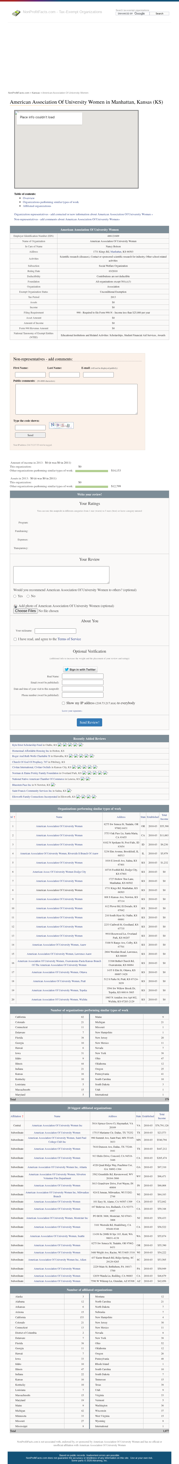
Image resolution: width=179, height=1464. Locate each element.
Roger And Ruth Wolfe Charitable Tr (31, 756)
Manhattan (115, 251)
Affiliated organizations (37, 206)
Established (153, 817)
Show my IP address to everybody (100, 703)
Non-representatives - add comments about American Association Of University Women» (67, 219)
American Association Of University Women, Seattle (57, 1236)
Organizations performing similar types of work (51, 202)
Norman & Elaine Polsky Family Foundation (35, 773)
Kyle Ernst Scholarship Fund (27, 745)
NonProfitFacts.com (18, 92)
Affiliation (15, 1116)
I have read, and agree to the (49, 639)
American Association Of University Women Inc (57, 1125)
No (33, 596)
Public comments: (34, 380)
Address (121, 817)
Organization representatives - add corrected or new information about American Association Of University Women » (83, 214)
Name (59, 817)
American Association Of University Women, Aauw (59, 944)
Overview (29, 198)
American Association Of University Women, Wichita (59, 999)
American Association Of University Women (59, 826)
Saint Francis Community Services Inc (32, 790)
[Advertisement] (89, 57)
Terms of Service (69, 639)
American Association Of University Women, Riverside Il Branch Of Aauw (59, 853)
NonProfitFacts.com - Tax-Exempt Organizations (62, 12)
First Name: (20, 368)
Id (11, 817)
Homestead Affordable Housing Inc (30, 750)
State (143, 817)
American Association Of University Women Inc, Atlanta (57, 1167)
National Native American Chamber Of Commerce (38, 779)
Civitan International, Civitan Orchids (31, 767)
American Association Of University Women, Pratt (59, 981)
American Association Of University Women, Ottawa (59, 972)
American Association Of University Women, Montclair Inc (57, 1218)
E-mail (99, 368)
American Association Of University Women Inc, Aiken (57, 1259)
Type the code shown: (26, 420)
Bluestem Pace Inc (21, 784)
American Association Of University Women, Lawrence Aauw (59, 953)
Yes (20, 596)
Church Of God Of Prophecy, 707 (30, 762)
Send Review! (89, 722)
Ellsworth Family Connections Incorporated (34, 796)
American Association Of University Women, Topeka (59, 990)
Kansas (36, 92)
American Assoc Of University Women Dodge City (59, 871)
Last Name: (54, 368)
